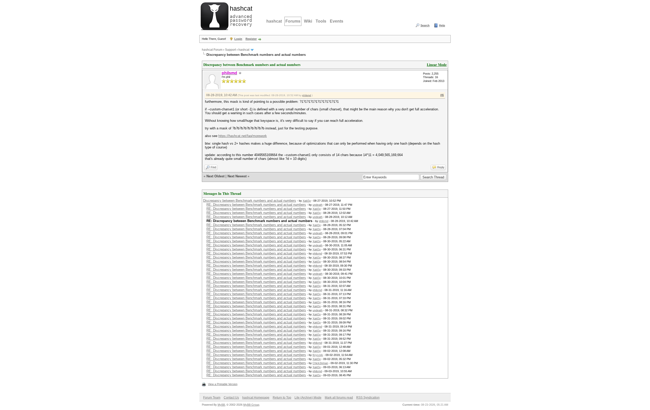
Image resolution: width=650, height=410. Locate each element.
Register (251, 38)
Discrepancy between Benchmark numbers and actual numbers (249, 200)
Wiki (308, 21)
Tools (321, 21)
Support (230, 50)
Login (238, 38)
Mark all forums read (339, 397)
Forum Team (211, 397)
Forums (292, 21)
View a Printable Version (222, 384)
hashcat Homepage (255, 397)
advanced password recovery (240, 15)
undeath (317, 204)
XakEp (307, 200)
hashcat (274, 21)
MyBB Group (251, 404)
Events (336, 21)
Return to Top (282, 397)
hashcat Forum (212, 50)
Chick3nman (320, 363)
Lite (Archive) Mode (308, 397)
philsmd (306, 95)
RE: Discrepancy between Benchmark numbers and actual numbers (256, 205)
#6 (442, 95)
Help (442, 25)
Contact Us (231, 397)
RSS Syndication (368, 397)
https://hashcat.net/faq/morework (242, 136)
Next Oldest (215, 176)
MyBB (221, 404)
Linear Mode (437, 64)
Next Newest (237, 176)
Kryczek (318, 354)
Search (425, 25)
